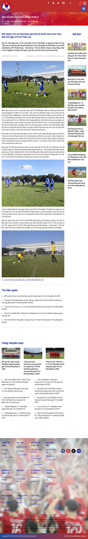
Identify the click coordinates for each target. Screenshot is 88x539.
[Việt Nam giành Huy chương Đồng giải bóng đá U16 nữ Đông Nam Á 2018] (77, 172)
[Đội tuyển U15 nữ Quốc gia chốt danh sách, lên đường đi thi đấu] (77, 70)
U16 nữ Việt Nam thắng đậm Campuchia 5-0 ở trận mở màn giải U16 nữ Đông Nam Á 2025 (49, 382)
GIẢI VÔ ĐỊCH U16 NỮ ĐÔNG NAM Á (47, 56)
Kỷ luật (33, 481)
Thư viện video (36, 500)
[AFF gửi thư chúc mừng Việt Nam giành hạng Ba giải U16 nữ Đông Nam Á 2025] (11, 353)
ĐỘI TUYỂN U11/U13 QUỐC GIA (36, 458)
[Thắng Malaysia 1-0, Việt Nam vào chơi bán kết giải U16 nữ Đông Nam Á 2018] (77, 94)
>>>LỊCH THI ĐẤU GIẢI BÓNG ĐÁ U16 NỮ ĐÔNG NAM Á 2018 (23, 280)
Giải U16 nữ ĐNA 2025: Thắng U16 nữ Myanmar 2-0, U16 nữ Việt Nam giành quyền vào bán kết (16, 382)
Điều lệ (4, 454)
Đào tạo (20, 470)
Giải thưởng (35, 477)
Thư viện (35, 496)
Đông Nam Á (30, 56)
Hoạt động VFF (21, 447)
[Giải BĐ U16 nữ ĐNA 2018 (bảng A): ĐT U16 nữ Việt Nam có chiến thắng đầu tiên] (77, 45)
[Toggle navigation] (83, 8)
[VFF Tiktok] (58, 3)
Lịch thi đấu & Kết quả (18, 21)
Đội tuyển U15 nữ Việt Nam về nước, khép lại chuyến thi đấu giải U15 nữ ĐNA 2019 (49, 400)
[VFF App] (63, 3)
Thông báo (20, 451)
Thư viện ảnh (35, 504)
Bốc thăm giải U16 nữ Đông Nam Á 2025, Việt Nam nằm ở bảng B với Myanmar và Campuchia (15, 400)
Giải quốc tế (50, 456)
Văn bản (19, 502)
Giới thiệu (5, 449)
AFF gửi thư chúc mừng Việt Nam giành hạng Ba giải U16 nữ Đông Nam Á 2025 (32, 296)
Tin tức (7, 21)
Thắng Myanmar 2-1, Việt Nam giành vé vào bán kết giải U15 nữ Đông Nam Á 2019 (16, 415)
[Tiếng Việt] (80, 3)
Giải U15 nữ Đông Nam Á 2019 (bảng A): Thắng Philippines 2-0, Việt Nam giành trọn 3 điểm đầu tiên (49, 415)
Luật (18, 507)
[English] (84, 3)
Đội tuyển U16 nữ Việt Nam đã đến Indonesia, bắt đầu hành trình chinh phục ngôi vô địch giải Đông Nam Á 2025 (49, 391)
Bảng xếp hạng (33, 21)
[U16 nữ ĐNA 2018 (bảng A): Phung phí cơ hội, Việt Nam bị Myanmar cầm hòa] (77, 146)
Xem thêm (9, 457)
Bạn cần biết (6, 502)
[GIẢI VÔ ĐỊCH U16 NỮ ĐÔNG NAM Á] (2, 21)
